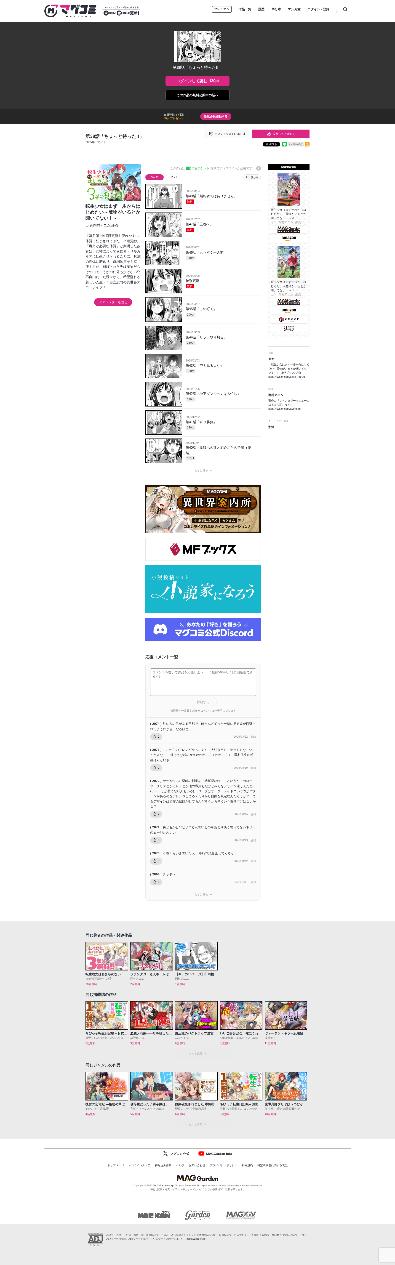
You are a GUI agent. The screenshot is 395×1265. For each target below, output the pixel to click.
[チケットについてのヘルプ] (258, 168)
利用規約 (247, 1165)
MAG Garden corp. (163, 1185)
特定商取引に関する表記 (272, 1165)
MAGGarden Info (219, 1154)
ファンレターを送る (113, 302)
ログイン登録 (318, 9)
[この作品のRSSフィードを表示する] (307, 144)
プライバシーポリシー (223, 1165)
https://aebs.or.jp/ (196, 1238)
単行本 (276, 9)
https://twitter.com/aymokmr (285, 408)
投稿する (203, 702)
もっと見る (201, 470)
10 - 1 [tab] (174, 177)
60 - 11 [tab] (154, 177)
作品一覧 (244, 9)
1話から (253, 177)
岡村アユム (101, 225)
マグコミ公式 (179, 1154)
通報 (253, 737)
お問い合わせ (197, 1165)
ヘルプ (180, 1165)
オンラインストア (139, 1165)
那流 (114, 225)
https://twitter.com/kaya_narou (286, 376)
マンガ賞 (294, 9)
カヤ (88, 225)
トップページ (115, 1165)
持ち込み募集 (163, 1165)
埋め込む (298, 144)
